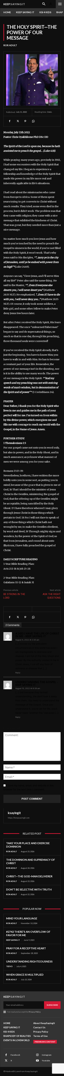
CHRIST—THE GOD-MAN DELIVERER (29, 876)
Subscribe (52, 1005)
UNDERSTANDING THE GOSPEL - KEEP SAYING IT (36, 683)
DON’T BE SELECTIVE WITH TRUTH (29, 889)
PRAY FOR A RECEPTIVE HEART (26, 948)
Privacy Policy (34, 1012)
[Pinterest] (25, 121)
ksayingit (14, 813)
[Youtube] (37, 1060)
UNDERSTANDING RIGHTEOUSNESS (29, 961)
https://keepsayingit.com (19, 818)
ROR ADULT (10, 45)
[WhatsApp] (33, 121)
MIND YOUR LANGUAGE (21, 918)
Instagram (46, 1055)
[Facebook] (9, 121)
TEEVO (9, 966)
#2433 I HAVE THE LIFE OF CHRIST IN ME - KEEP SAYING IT (37, 635)
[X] (17, 121)
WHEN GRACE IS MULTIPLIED (25, 974)
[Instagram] (37, 1055)
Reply (17, 672)
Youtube (46, 1060)
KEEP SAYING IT (13, 940)
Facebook (15, 1055)
